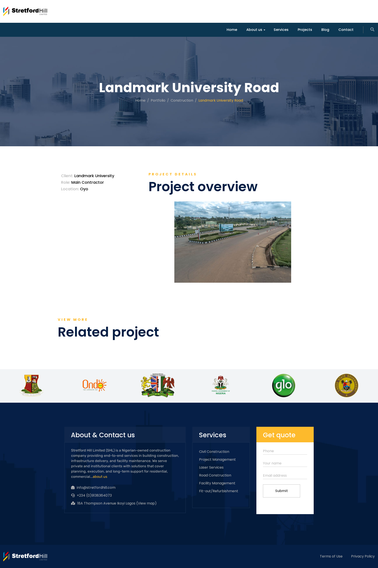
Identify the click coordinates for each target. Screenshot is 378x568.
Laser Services (211, 467)
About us (254, 29)
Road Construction (215, 475)
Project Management (217, 459)
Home (232, 29)
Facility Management (217, 483)
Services (281, 29)
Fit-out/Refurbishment (218, 491)
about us (100, 477)
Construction (182, 100)
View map (146, 503)
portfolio (158, 100)
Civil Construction (214, 451)
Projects (305, 29)
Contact (346, 29)
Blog (325, 29)
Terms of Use (331, 556)
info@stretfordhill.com (96, 487)
